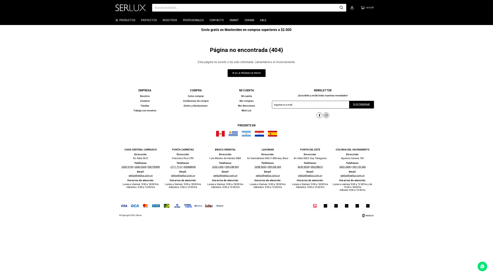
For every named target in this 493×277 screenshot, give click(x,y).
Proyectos (149, 20)
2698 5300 (260, 166)
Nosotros (170, 20)
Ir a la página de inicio (246, 73)
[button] (341, 8)
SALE (263, 20)
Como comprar (196, 96)
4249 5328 (303, 166)
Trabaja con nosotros (144, 110)
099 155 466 (359, 166)
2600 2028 (140, 166)
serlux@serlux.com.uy (141, 175)
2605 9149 (127, 166)
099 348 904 (232, 166)
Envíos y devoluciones (196, 105)
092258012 (317, 166)
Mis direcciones (246, 105)
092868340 (190, 166)
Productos (127, 20)
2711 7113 (176, 166)
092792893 (154, 166)
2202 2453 (218, 166)
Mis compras (247, 101)
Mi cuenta (246, 96)
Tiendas (145, 105)
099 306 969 (274, 166)
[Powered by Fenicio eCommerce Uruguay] (368, 215)
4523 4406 (345, 166)
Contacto (217, 20)
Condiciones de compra (196, 101)
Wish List (246, 110)
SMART (234, 20)
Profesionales (193, 20)
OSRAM (249, 20)
